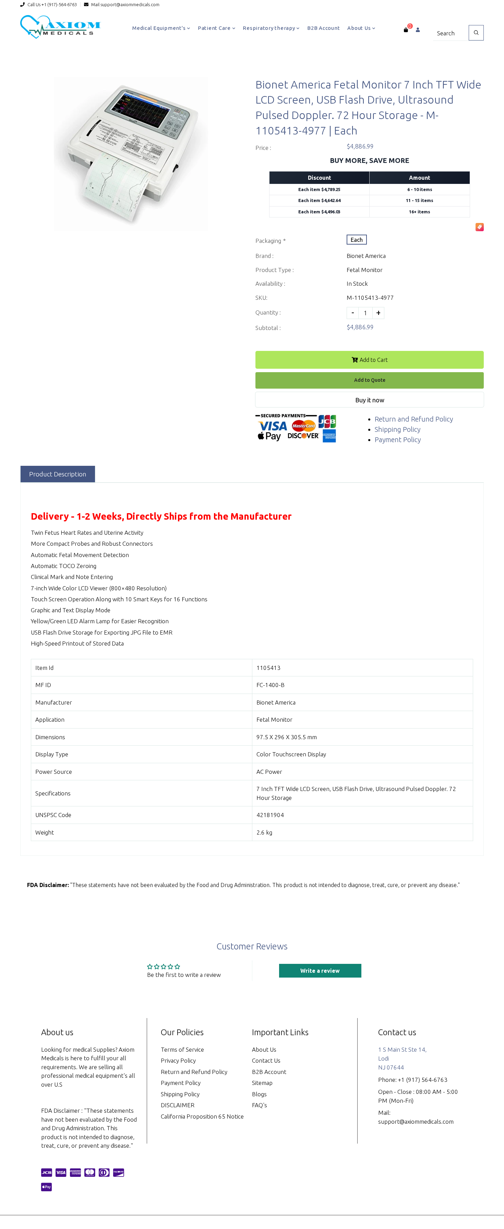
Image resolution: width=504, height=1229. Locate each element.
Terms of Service (182, 1049)
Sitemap (262, 1082)
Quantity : (268, 312)
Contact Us (266, 1060)
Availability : (270, 283)
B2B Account (323, 28)
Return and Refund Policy (414, 419)
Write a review (320, 971)
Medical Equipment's (159, 28)
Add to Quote (369, 380)
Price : (263, 147)
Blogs (259, 1094)
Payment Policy (398, 440)
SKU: (261, 297)
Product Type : (274, 270)
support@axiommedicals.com (129, 4)
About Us (359, 28)
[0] (406, 29)
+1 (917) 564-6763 (422, 1079)
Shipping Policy (397, 429)
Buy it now (369, 400)
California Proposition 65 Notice (202, 1116)
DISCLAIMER (177, 1105)
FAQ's (259, 1105)
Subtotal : (268, 327)
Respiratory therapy (269, 28)
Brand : (264, 255)
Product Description (57, 474)
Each (357, 239)
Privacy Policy (178, 1060)
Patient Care (215, 28)
